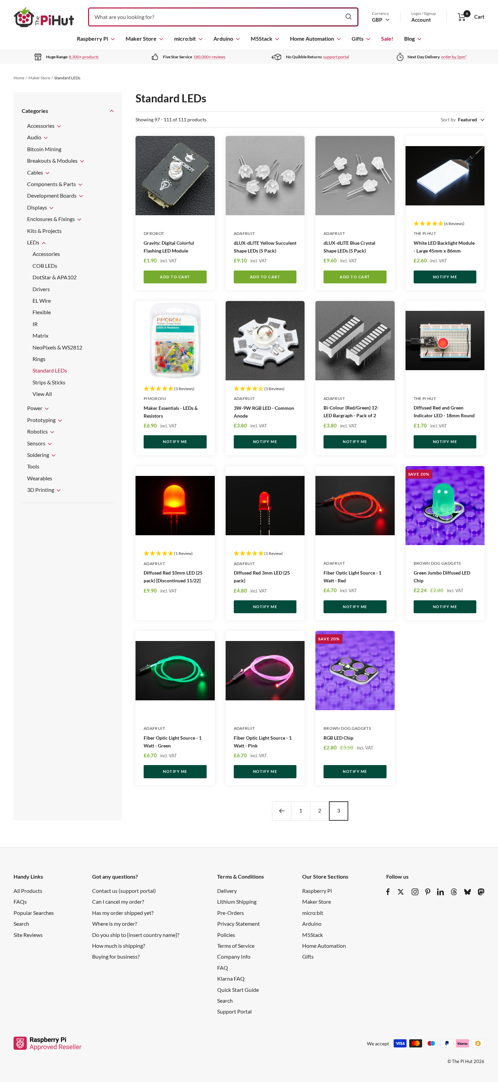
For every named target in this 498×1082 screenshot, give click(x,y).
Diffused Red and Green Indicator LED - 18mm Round (444, 411)
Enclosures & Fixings (51, 219)
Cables (35, 172)
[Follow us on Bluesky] (467, 891)
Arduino (223, 38)
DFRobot (154, 233)
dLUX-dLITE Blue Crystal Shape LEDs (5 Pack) (349, 247)
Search (21, 923)
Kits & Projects (44, 230)
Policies (226, 934)
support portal (336, 56)
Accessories (41, 125)
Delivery (227, 890)
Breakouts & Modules (53, 160)
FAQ (222, 967)
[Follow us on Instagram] (415, 891)
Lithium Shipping (236, 901)
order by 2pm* (454, 56)
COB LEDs (45, 265)
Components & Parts (52, 184)
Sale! (387, 38)
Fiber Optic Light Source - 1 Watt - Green (173, 741)
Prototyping (42, 420)
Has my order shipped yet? (122, 912)
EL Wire (42, 300)
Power (35, 408)
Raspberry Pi (92, 38)
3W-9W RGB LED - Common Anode (264, 412)
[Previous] (281, 810)
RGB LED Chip (338, 738)
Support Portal (234, 1011)
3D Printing (41, 489)
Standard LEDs (50, 370)
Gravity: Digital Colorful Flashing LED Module (169, 247)
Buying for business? (116, 956)
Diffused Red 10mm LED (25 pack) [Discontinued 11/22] (173, 576)
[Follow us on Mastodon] (481, 891)
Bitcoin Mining (44, 149)
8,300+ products (84, 56)
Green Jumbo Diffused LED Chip (442, 576)
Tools (33, 466)
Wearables (39, 478)
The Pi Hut (425, 233)
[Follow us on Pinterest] (427, 891)
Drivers (41, 289)
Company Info (233, 956)
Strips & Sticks (49, 382)
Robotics (38, 431)
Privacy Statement (238, 923)
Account (421, 20)
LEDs (33, 242)
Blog (409, 38)
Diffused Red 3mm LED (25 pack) (262, 576)
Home (19, 77)
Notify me (445, 277)
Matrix (40, 335)
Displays (37, 207)
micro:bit (185, 38)
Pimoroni (155, 398)
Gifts (358, 38)
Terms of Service (235, 945)
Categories (35, 110)
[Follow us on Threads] (454, 891)
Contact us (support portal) (124, 890)
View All (42, 393)
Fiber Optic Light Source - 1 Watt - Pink (263, 741)
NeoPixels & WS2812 (57, 347)
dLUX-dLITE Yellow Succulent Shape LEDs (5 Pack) (265, 247)
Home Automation (312, 38)
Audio (34, 137)
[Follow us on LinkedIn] (440, 891)
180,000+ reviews (209, 56)
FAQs (20, 901)
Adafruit (244, 233)
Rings (39, 359)
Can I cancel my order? (118, 901)
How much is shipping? (118, 945)
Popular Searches (34, 912)
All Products (28, 890)
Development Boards (52, 195)
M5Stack (261, 38)
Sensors (36, 443)
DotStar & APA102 (55, 277)
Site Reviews (28, 934)
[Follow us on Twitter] (401, 892)
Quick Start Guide (238, 989)
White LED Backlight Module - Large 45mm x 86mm (444, 247)
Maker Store (141, 38)
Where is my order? (114, 923)
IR (35, 324)
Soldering (38, 455)
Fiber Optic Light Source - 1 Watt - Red (352, 576)
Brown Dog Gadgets (437, 563)
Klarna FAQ (231, 978)
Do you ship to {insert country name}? (135, 934)
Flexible (42, 312)
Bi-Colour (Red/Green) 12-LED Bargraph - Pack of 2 (351, 411)
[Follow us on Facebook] (388, 891)
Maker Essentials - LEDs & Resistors (171, 412)
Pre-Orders (230, 912)
